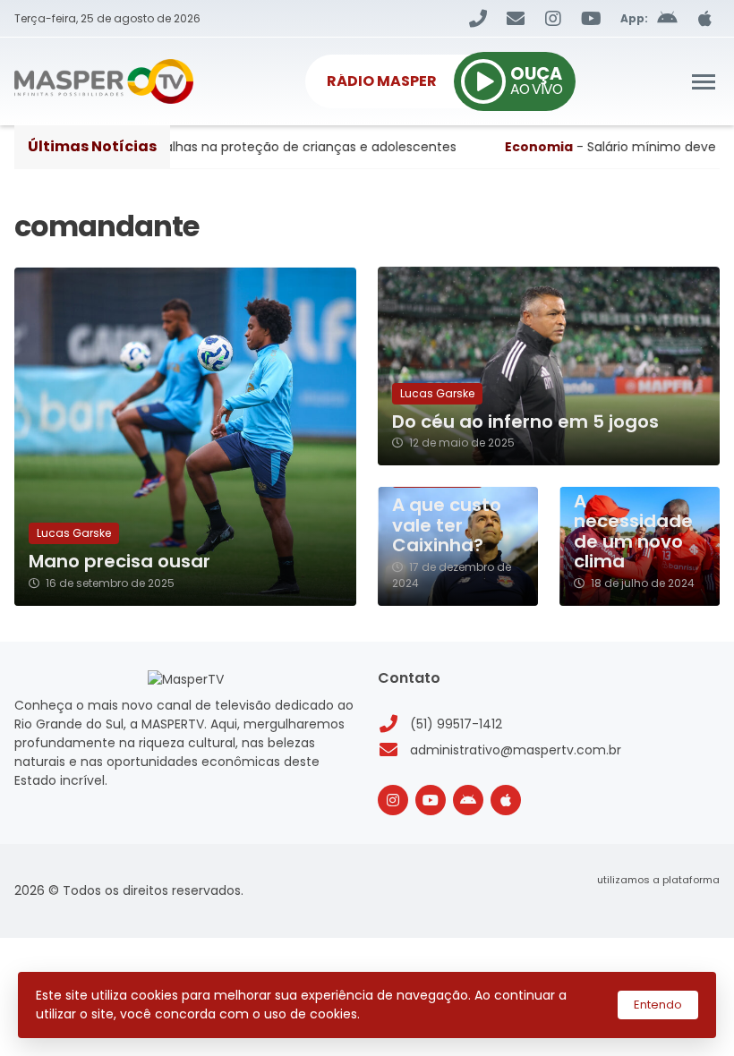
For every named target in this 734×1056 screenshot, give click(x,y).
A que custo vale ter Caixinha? (446, 525)
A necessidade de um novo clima (633, 531)
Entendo (658, 1004)
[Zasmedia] (675, 901)
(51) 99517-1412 (456, 724)
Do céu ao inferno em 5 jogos (525, 422)
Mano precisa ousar (119, 561)
